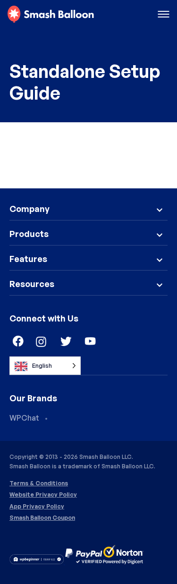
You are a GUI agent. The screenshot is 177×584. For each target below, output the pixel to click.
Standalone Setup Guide (84, 82)
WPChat (24, 418)
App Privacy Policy (36, 506)
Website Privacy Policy (43, 494)
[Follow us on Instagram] (41, 341)
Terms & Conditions (38, 483)
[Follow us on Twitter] (66, 341)
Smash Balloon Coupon (42, 518)
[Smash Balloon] (51, 15)
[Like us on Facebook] (17, 341)
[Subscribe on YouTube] (90, 341)
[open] (163, 15)
